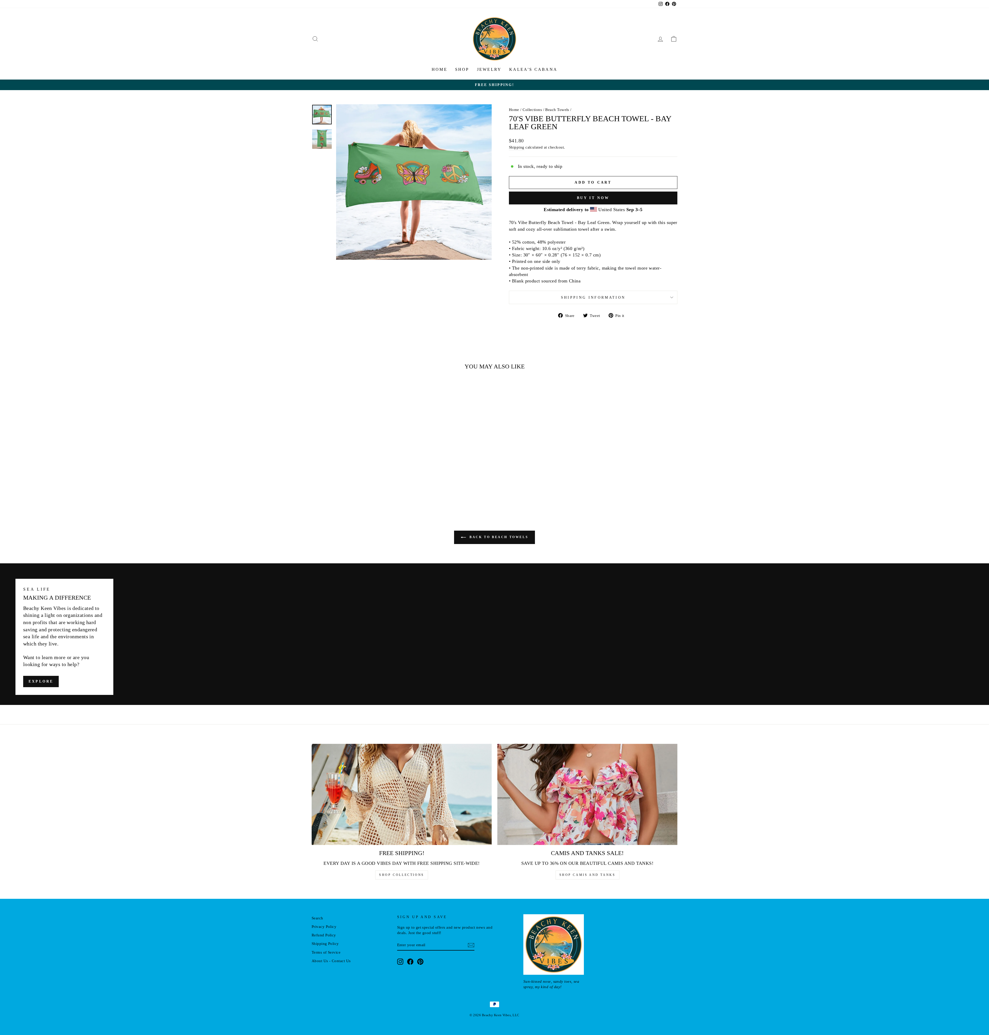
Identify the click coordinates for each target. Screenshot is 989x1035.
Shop (462, 69)
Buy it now (593, 198)
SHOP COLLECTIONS (401, 875)
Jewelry (489, 69)
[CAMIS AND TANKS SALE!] (587, 794)
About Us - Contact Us (331, 961)
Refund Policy (324, 935)
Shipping (516, 147)
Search (317, 918)
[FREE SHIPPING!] (402, 794)
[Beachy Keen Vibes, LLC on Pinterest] (420, 961)
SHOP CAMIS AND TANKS (587, 875)
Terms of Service (326, 952)
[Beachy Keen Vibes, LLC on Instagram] (400, 961)
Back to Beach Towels (498, 537)
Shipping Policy (325, 943)
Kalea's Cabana (533, 69)
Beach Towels (557, 109)
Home (439, 69)
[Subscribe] (471, 945)
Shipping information (593, 297)
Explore (41, 681)
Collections (532, 109)
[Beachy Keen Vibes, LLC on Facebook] (410, 961)
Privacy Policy (324, 926)
